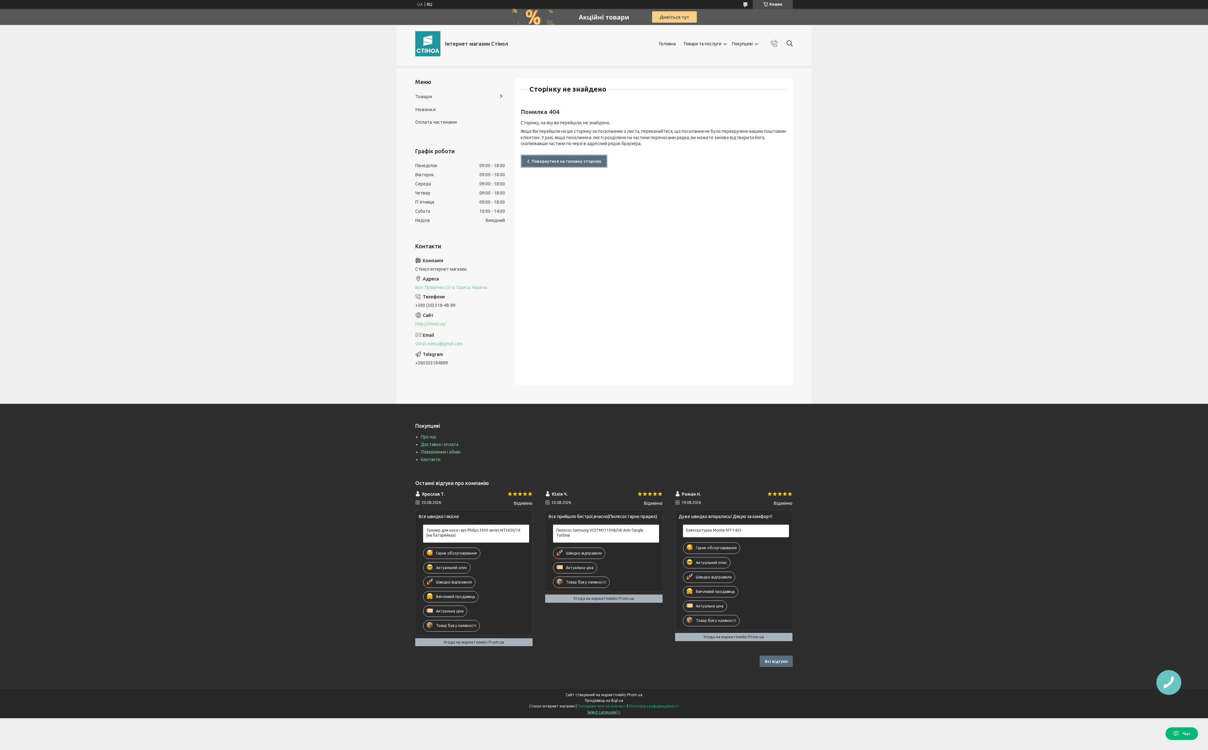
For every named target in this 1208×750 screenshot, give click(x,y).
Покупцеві (742, 43)
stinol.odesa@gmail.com (439, 343)
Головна (667, 43)
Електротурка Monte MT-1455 (713, 530)
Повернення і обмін (441, 451)
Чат (1186, 733)
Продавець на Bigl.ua (604, 700)
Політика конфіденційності (654, 706)
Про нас (429, 436)
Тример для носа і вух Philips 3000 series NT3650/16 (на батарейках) (473, 532)
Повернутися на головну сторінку (566, 161)
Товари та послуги (702, 43)
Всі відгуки (776, 661)
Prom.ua (634, 695)
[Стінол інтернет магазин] (427, 43)
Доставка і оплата (439, 444)
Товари (423, 96)
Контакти (430, 459)
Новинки (425, 109)
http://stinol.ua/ (430, 323)
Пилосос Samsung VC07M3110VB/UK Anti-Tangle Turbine (599, 532)
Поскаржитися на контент (602, 706)
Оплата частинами (436, 122)
